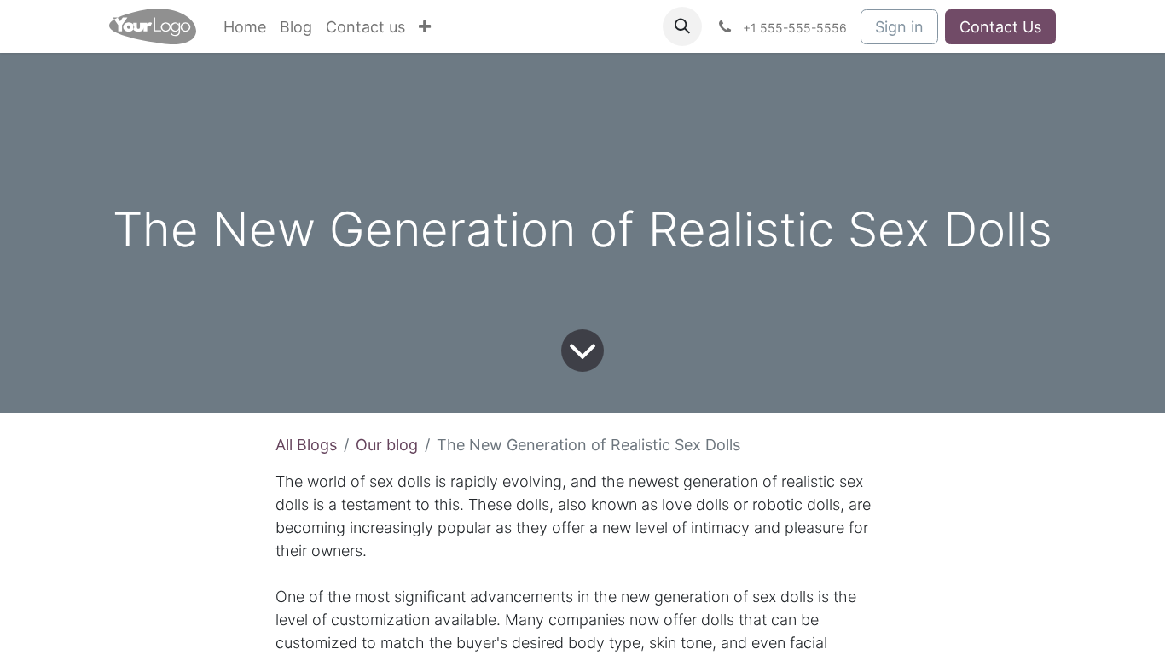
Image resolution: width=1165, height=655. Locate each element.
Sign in (899, 27)
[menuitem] (245, 27)
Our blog (387, 445)
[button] (682, 26)
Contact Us (1000, 27)
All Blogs (306, 445)
